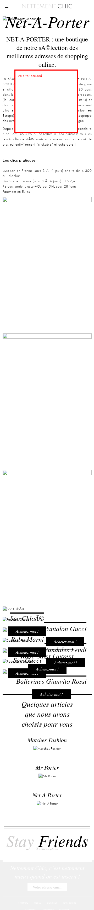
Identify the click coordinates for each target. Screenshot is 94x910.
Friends (47, 843)
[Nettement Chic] (47, 6)
